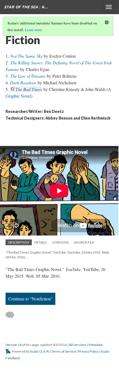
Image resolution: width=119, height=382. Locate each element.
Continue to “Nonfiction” (30, 299)
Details (41, 242)
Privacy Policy (88, 351)
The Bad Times (28, 89)
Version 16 (14, 345)
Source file (84, 242)
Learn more (33, 29)
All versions (77, 345)
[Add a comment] (12, 315)
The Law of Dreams (27, 76)
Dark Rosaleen (23, 82)
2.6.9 (44, 351)
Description (18, 242)
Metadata (96, 345)
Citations (60, 242)
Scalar (34, 351)
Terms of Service (63, 351)
